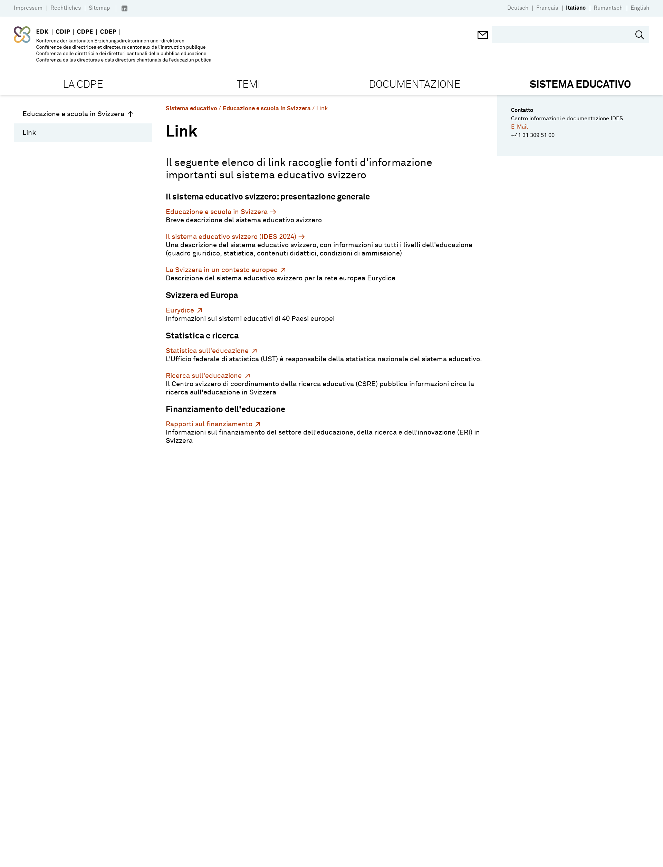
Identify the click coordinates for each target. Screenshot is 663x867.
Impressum (28, 8)
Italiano (576, 8)
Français (547, 8)
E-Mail (519, 127)
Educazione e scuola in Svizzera (73, 114)
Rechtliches (65, 8)
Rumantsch (608, 8)
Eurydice (180, 310)
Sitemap (99, 8)
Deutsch (517, 8)
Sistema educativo (191, 109)
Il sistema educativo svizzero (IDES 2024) (231, 236)
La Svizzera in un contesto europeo (222, 270)
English (640, 8)
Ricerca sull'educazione (204, 375)
